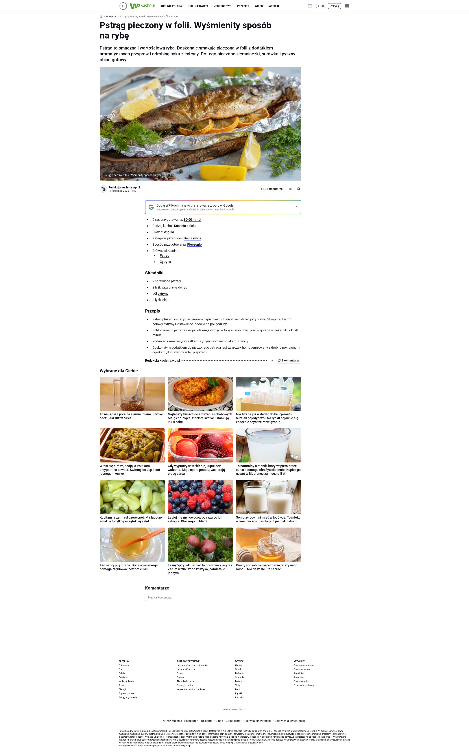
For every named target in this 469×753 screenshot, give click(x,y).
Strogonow (298, 677)
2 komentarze (274, 189)
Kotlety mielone (126, 681)
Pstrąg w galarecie (128, 697)
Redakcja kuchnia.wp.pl (124, 187)
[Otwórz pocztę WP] (310, 6)
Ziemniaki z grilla (185, 681)
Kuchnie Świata (198, 6)
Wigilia (169, 232)
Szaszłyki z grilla (185, 685)
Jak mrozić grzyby (186, 669)
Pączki (238, 693)
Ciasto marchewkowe (304, 665)
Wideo (259, 6)
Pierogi (122, 689)
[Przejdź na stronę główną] (123, 8)
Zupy (121, 669)
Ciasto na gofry (301, 681)
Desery (238, 681)
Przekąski (123, 677)
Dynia (180, 673)
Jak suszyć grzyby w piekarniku (192, 665)
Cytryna (165, 262)
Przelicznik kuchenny (303, 685)
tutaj (187, 745)
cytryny (163, 293)
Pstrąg (164, 255)
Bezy (237, 689)
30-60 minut (192, 219)
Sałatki (122, 673)
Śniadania (124, 665)
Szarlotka (240, 677)
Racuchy (239, 697)
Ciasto (238, 665)
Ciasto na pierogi (301, 669)
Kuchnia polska (171, 6)
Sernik (238, 669)
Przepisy (243, 6)
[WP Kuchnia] (145, 6)
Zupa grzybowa (126, 693)
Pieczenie (194, 244)
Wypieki (274, 6)
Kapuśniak (298, 673)
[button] (320, 6)
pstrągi (176, 281)
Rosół (121, 685)
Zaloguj (334, 6)
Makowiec (240, 673)
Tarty (237, 685)
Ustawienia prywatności (289, 721)
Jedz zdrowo (222, 6)
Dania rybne (192, 238)
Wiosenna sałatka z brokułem (191, 689)
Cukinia (180, 677)
